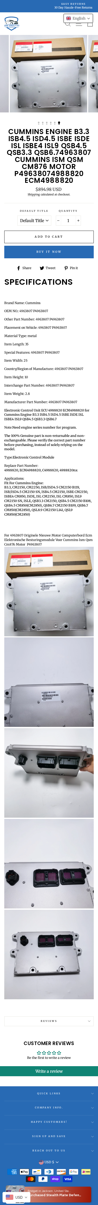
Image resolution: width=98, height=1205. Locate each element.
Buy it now (49, 252)
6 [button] (59, 122)
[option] (49, 6)
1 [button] (39, 123)
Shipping (34, 194)
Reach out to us (48, 1150)
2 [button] (43, 123)
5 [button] (55, 123)
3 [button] (47, 123)
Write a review (49, 1071)
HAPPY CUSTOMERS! (49, 1122)
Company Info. (49, 1107)
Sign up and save (49, 1136)
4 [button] (51, 123)
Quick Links (49, 1093)
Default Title (34, 211)
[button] (78, 18)
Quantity (68, 211)
